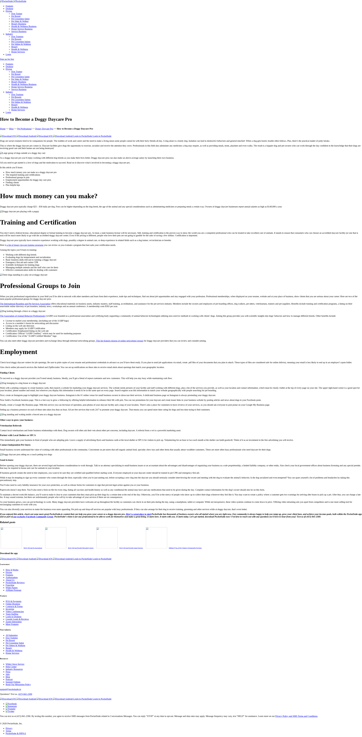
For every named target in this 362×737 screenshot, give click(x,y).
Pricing (9, 11)
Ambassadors (12, 577)
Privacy (9, 728)
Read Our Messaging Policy (18, 684)
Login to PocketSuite (83, 136)
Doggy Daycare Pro (44, 129)
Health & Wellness (19, 49)
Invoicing (10, 609)
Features (9, 6)
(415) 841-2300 (25, 694)
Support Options (13, 682)
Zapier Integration (14, 622)
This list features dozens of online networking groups (119, 341)
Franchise (10, 585)
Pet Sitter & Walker (20, 21)
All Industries (12, 635)
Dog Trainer (16, 13)
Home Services (18, 52)
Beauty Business (18, 24)
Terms (8, 731)
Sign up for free (7, 59)
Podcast (9, 679)
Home (3, 129)
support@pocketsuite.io (10, 689)
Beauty (14, 47)
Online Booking (13, 604)
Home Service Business (22, 29)
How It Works (12, 570)
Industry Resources (14, 669)
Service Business (18, 31)
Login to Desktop (13, 616)
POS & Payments (13, 601)
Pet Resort (16, 16)
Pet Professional (24, 129)
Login (8, 54)
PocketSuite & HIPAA (16, 733)
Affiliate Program (13, 590)
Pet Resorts (16, 39)
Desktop (9, 8)
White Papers (12, 587)
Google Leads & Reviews (17, 619)
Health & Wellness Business (23, 26)
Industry (9, 34)
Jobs (8, 674)
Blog (11, 129)
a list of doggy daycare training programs (24, 245)
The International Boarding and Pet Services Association (25, 304)
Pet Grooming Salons (20, 41)
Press (8, 672)
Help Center (11, 666)
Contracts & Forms (14, 606)
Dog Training (17, 36)
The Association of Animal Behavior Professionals (22, 316)
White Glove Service (15, 664)
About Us (10, 580)
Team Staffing (12, 614)
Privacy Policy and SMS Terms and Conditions (296, 716)
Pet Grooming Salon (20, 19)
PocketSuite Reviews (15, 582)
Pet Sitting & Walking (21, 44)
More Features (12, 624)
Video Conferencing (15, 611)
